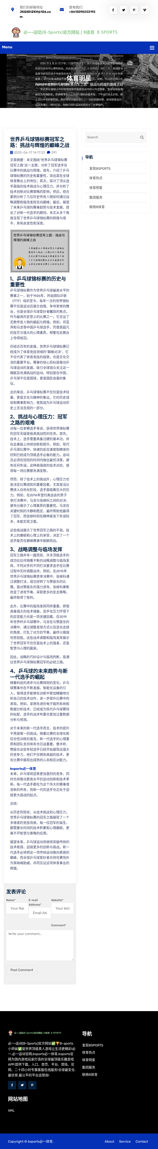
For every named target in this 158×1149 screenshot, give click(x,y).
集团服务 (95, 197)
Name (10, 900)
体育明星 (95, 188)
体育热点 (95, 178)
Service (125, 1141)
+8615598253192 (82, 12)
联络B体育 (97, 207)
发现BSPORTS (99, 169)
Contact (142, 1141)
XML (11, 1110)
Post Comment (21, 970)
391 (54, 152)
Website (57, 900)
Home (39, 84)
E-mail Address (35, 902)
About (109, 1141)
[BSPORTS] (79, 32)
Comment (58, 925)
